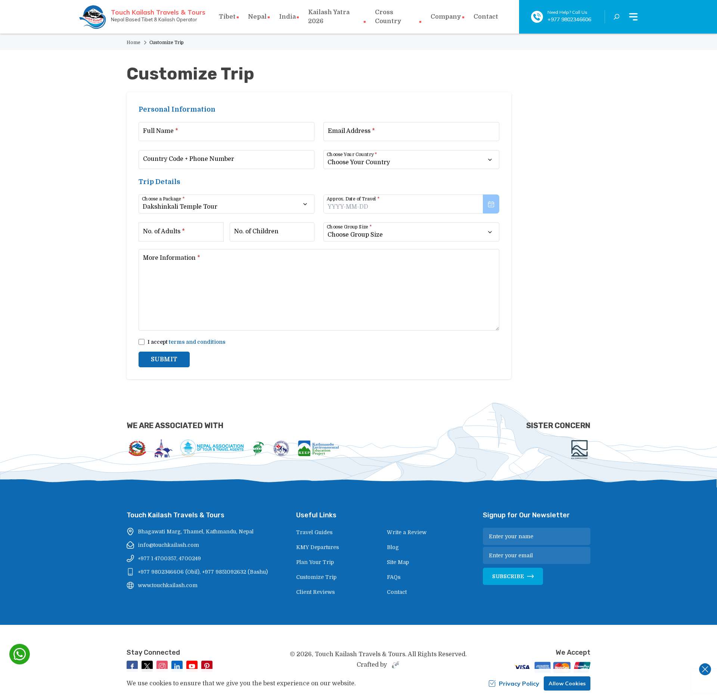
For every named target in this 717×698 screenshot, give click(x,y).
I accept (187, 342)
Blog (393, 547)
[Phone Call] (537, 17)
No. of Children (256, 231)
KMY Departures (317, 547)
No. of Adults (164, 231)
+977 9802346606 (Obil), (169, 572)
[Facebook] (132, 666)
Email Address (351, 131)
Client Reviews (315, 592)
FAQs (394, 577)
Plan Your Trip (315, 562)
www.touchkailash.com (168, 585)
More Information (171, 258)
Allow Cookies (567, 683)
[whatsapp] (19, 654)
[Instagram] (162, 666)
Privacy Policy (519, 683)
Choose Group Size (349, 227)
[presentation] (411, 204)
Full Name (160, 131)
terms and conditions (197, 342)
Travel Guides (314, 532)
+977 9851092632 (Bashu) (235, 572)
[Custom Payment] (551, 668)
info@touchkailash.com (168, 545)
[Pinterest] (206, 666)
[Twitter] (147, 666)
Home (133, 42)
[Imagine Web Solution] (394, 664)
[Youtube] (192, 666)
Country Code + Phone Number (188, 159)
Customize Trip (316, 577)
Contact (486, 16)
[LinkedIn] (177, 666)
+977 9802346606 (569, 19)
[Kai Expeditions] (579, 449)
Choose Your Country (352, 154)
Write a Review (406, 532)
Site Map (398, 562)
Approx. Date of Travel (353, 199)
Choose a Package (163, 199)
